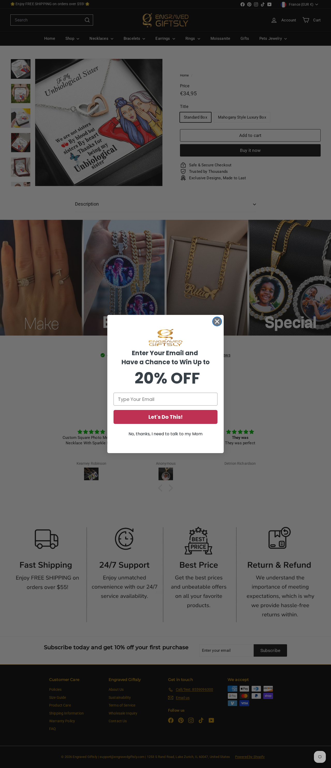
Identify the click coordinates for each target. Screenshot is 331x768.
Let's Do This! (165, 417)
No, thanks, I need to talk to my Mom (165, 434)
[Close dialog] (217, 321)
